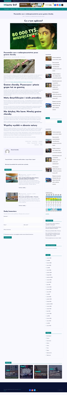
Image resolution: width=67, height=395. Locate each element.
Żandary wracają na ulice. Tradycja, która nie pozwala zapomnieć (57, 75)
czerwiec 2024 (49, 313)
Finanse (48, 338)
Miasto (48, 345)
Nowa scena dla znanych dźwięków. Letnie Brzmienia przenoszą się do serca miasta (57, 66)
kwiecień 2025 (49, 289)
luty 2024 (48, 323)
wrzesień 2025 (49, 279)
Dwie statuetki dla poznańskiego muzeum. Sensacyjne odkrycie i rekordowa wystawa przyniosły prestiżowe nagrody (53, 234)
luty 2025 (48, 294)
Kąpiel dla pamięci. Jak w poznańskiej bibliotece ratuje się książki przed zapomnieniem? (57, 85)
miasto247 (40, 141)
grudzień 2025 (49, 272)
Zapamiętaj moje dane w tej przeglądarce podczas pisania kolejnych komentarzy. (19, 234)
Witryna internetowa (7, 229)
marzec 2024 (49, 320)
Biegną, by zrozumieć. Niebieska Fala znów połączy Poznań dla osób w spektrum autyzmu (57, 105)
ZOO (41, 144)
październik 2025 (50, 277)
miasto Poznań (35, 141)
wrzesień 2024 (49, 306)
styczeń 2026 (49, 270)
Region (48, 350)
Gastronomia (49, 340)
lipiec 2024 (48, 311)
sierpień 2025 (49, 282)
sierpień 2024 (49, 308)
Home (24, 16)
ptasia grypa (37, 144)
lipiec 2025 (48, 284)
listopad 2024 (49, 301)
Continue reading (22, 187)
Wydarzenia (49, 355)
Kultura (48, 343)
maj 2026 (48, 260)
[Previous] (59, 362)
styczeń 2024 (49, 325)
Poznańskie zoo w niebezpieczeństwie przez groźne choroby (35, 16)
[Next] (61, 362)
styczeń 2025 (49, 296)
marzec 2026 (49, 265)
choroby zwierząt (28, 141)
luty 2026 (48, 267)
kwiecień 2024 (49, 318)
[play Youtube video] (33, 36)
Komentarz (6, 216)
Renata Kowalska (15, 149)
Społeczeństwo (49, 352)
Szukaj (59, 121)
